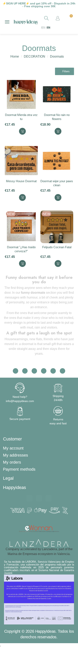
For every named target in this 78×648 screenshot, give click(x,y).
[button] (64, 71)
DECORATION (34, 56)
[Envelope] (39, 498)
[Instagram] (49, 498)
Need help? (20, 396)
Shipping (58, 396)
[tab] (39, 439)
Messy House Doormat (21, 181)
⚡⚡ (16, 3)
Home (14, 56)
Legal (8, 478)
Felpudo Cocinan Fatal (56, 247)
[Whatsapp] (29, 498)
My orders (12, 462)
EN (48, 27)
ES (43, 27)
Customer (12, 438)
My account (13, 448)
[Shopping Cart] (69, 18)
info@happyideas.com (20, 401)
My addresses (15, 455)
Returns (58, 419)
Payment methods (19, 469)
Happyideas (14, 487)
